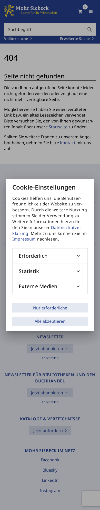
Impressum (24, 239)
